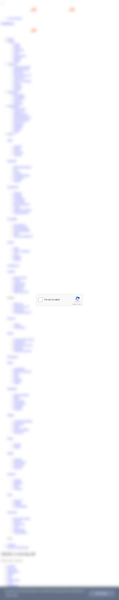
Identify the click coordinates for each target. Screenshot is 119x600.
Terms (79, 304)
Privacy (74, 304)
